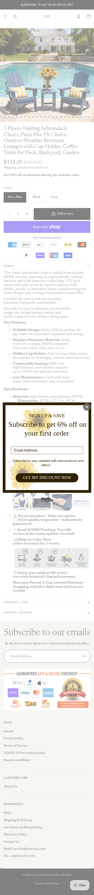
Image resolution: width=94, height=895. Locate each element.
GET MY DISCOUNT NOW (47, 477)
